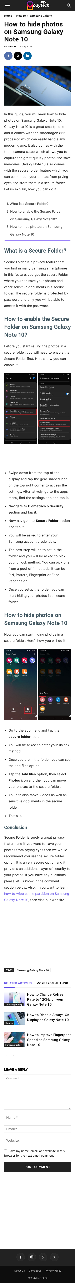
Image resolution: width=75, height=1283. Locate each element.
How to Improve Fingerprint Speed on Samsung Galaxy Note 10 (49, 1040)
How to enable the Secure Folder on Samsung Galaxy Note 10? (36, 215)
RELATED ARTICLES (18, 983)
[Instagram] (32, 1257)
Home (8, 15)
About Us (19, 1270)
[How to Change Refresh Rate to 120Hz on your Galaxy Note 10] (14, 999)
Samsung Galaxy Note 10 (33, 970)
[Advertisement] (37, 456)
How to (21, 15)
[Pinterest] (43, 1257)
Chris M (12, 46)
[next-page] (13, 1055)
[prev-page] (6, 1055)
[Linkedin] (27, 56)
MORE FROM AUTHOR (52, 983)
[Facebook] (8, 56)
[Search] (69, 5)
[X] (18, 56)
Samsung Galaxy (41, 15)
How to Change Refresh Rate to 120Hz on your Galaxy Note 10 (46, 999)
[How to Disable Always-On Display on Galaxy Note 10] (14, 1018)
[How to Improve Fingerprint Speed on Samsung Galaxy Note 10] (14, 1039)
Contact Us (35, 1270)
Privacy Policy (53, 1270)
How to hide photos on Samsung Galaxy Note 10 (36, 230)
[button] (7, 5)
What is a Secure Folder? (29, 204)
